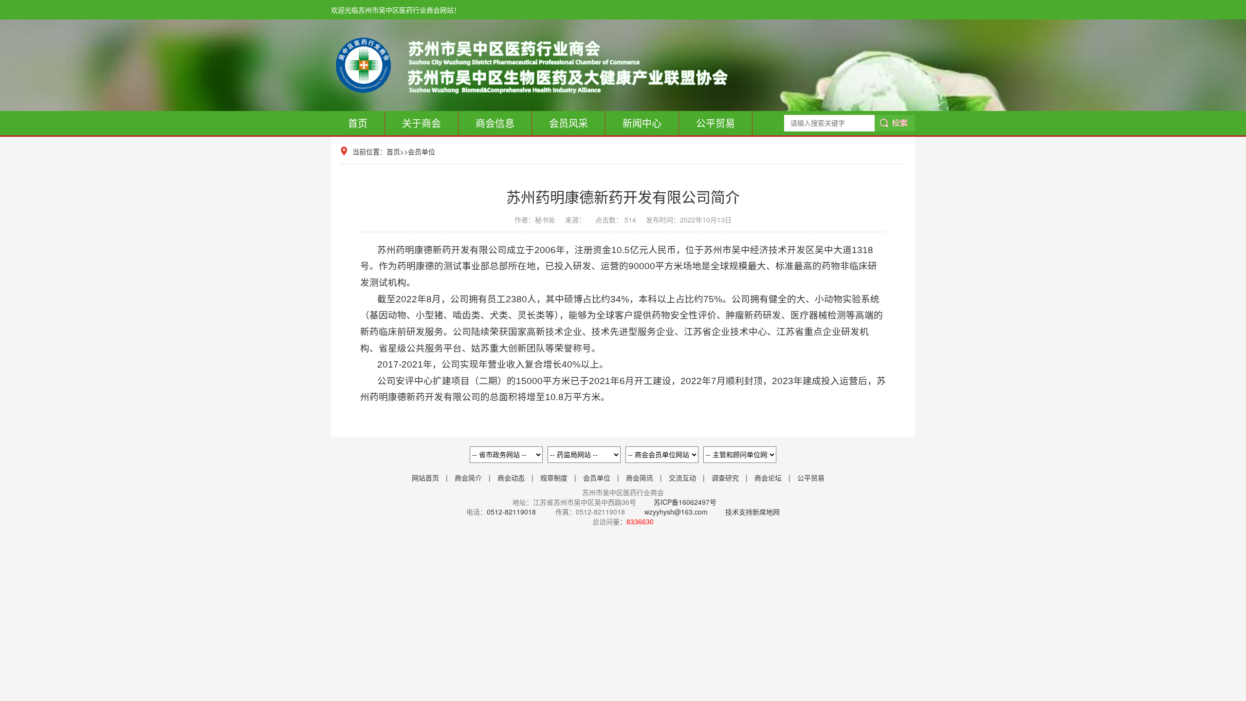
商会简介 (468, 477)
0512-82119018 (511, 512)
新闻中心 (642, 123)
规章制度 (554, 477)
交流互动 (682, 477)
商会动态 (511, 477)
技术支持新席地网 (752, 512)
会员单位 (421, 151)
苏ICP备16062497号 (684, 502)
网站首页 (425, 477)
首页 (357, 123)
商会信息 (495, 123)
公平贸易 (715, 123)
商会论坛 (768, 477)
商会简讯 (639, 477)
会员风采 (568, 123)
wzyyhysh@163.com (676, 512)
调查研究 (725, 477)
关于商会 (421, 123)
